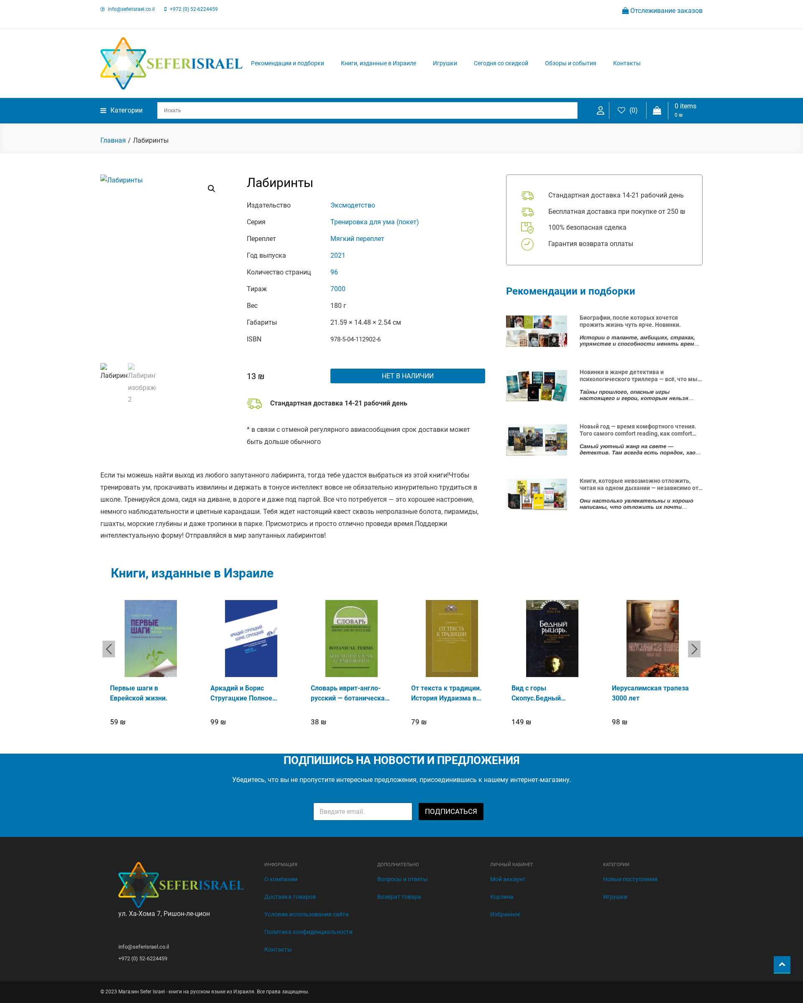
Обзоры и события (570, 63)
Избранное (505, 914)
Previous (108, 649)
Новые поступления (630, 879)
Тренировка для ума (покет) (374, 222)
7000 (337, 289)
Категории (126, 110)
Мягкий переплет (357, 239)
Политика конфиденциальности (308, 932)
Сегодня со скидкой (501, 63)
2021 (337, 255)
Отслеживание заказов (666, 11)
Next (694, 649)
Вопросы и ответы (402, 879)
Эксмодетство (352, 205)
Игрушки (445, 63)
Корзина (502, 896)
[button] (211, 188)
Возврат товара (399, 896)
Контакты (627, 63)
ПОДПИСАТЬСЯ (451, 811)
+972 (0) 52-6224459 (194, 9)
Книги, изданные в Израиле (378, 63)
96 (334, 272)
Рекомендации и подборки (287, 63)
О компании (280, 879)
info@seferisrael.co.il (131, 9)
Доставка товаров (290, 896)
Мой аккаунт (508, 879)
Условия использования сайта (306, 914)
